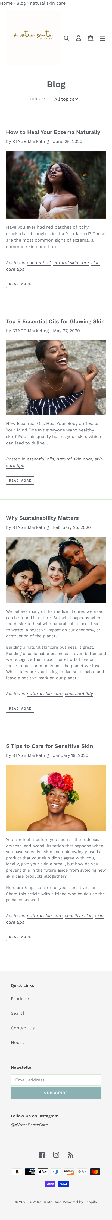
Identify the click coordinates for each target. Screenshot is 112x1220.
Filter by (38, 99)
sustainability (79, 693)
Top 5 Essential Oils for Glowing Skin (55, 321)
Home (6, 3)
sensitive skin (79, 915)
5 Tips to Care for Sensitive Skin (49, 746)
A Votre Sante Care (45, 1202)
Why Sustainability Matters (42, 518)
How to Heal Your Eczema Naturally (53, 132)
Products (20, 998)
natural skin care (71, 262)
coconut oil (39, 262)
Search (18, 1013)
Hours (17, 1042)
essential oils (40, 459)
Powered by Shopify (80, 1202)
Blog (21, 3)
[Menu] (102, 38)
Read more (20, 284)
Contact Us (23, 1027)
